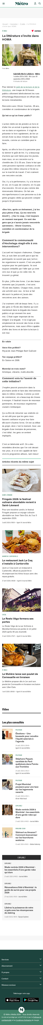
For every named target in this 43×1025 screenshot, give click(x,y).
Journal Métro (34, 821)
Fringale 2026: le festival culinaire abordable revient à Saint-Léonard (19, 502)
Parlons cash (20, 828)
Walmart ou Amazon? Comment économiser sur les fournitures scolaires (26, 836)
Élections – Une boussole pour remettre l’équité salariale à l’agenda (27, 737)
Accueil (5, 24)
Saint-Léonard (7, 495)
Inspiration (14, 24)
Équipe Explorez (23, 916)
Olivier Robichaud (21, 798)
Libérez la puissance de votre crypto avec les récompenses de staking (19, 910)
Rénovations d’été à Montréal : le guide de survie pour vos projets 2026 (21, 890)
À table (22, 24)
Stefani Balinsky (35, 844)
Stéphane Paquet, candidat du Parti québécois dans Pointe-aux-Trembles (27, 762)
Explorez (19, 806)
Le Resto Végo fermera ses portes (17, 620)
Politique (19, 730)
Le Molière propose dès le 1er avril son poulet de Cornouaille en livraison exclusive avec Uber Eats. (21, 684)
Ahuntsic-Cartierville (10, 556)
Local (4, 614)
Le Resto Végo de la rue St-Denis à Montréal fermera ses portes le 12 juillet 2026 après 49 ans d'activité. (19, 629)
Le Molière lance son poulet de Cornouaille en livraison (20, 675)
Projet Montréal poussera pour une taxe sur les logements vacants (27, 788)
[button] (3, 3)
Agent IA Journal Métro (24, 522)
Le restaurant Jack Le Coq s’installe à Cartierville (17, 561)
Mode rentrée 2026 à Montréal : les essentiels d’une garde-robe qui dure (27, 813)
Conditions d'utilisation (24, 1020)
